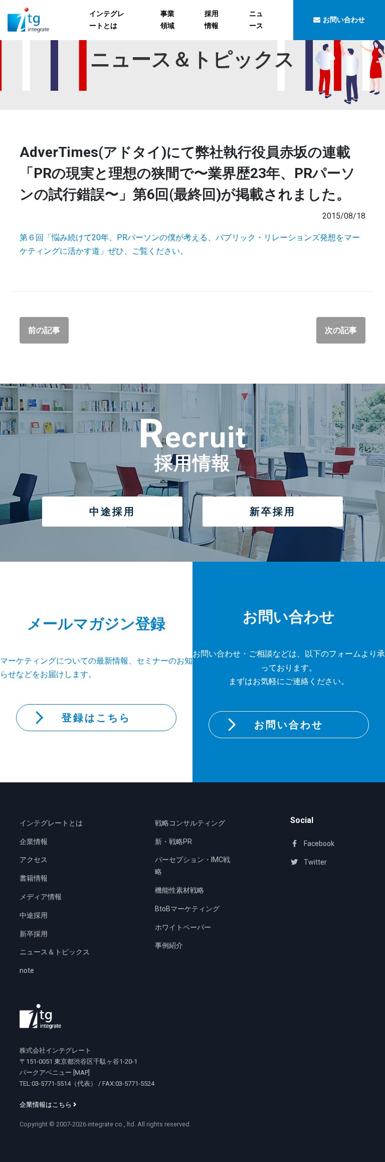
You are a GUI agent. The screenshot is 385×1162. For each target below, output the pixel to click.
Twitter (314, 862)
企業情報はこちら (46, 1104)
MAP (81, 1072)
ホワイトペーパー (183, 927)
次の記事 (341, 330)
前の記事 (44, 330)
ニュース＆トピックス (55, 952)
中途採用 (112, 512)
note (27, 970)
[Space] (40, 1016)
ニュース (256, 20)
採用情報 (212, 20)
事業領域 (167, 20)
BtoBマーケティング (187, 909)
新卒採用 (273, 512)
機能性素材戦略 (179, 890)
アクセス (34, 860)
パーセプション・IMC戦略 (192, 866)
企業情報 (34, 842)
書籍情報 (34, 878)
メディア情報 (41, 897)
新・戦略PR (173, 842)
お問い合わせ (288, 725)
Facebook (318, 844)
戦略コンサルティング (190, 823)
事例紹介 (169, 945)
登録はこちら (96, 718)
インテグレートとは (106, 20)
